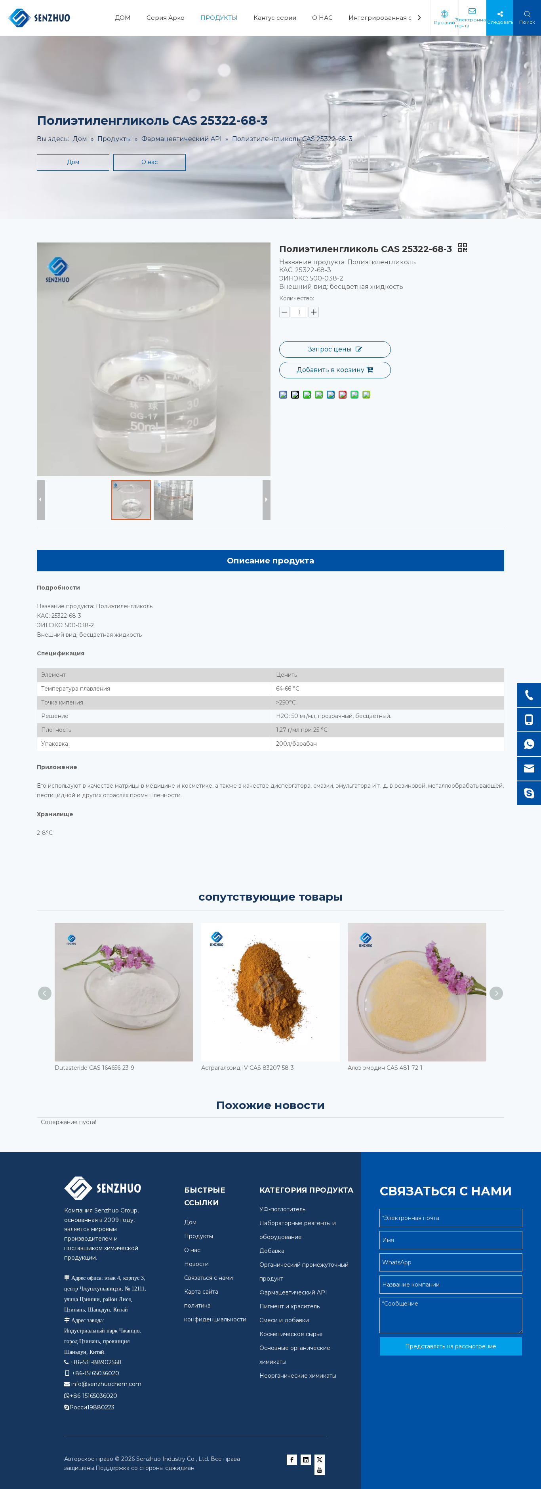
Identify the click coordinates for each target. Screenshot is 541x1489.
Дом (73, 162)
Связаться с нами (208, 1277)
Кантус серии (274, 17)
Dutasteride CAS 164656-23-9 (94, 1067)
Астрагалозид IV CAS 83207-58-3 (247, 1067)
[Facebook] (292, 1460)
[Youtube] (319, 1470)
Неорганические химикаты (297, 1375)
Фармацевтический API (293, 1292)
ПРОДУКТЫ (219, 17)
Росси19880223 (91, 1407)
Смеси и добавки (284, 1320)
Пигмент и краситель (289, 1306)
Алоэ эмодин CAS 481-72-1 (385, 1067)
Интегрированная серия (388, 17)
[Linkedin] (306, 1460)
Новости (196, 1264)
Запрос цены (330, 349)
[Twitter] (319, 1460)
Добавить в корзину (330, 370)
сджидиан (179, 1468)
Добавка (271, 1250)
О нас (149, 162)
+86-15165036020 (93, 1395)
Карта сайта (201, 1291)
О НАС (322, 17)
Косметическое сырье (291, 1334)
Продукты (198, 1236)
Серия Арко (166, 17)
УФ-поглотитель (282, 1209)
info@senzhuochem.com (106, 1384)
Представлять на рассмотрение (450, 1346)
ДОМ (123, 17)
